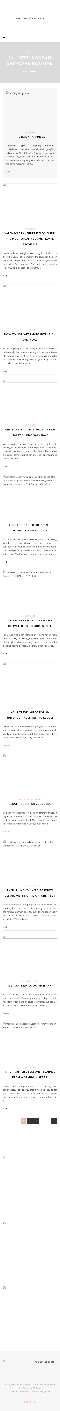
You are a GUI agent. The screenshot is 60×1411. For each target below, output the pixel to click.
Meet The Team (30, 981)
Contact (21, 1391)
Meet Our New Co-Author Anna (30, 985)
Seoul (30, 708)
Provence (30, 229)
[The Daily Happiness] (30, 18)
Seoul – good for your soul (30, 804)
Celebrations (25, 886)
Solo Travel (34, 799)
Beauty (30, 52)
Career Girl (30, 1067)
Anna (7, 745)
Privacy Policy (38, 1391)
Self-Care (30, 132)
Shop (47, 1391)
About (14, 1391)
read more (30, 71)
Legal (28, 1391)
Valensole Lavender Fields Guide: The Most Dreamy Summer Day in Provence (30, 239)
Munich (39, 886)
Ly (9, 171)
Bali (30, 520)
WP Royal (37, 1388)
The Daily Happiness (30, 137)
